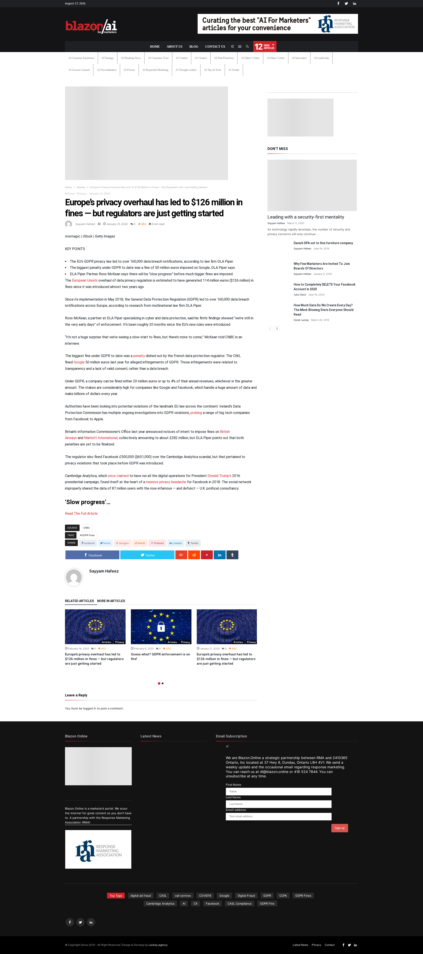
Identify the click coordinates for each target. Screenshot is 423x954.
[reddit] (194, 554)
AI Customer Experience (81, 58)
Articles (81, 187)
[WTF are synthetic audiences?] (151, 780)
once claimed (118, 476)
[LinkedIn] (354, 3)
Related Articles (79, 601)
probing (196, 413)
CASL (163, 895)
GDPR (267, 895)
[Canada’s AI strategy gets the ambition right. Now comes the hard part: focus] (173, 753)
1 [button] (159, 683)
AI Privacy (129, 69)
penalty (139, 356)
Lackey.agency (158, 945)
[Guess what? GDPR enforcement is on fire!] (161, 626)
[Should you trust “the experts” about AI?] (173, 780)
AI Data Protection (224, 58)
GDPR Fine (267, 903)
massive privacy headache (166, 482)
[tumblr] (232, 554)
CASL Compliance (240, 903)
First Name (233, 784)
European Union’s (85, 280)
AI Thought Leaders (186, 69)
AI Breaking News (131, 58)
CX (195, 903)
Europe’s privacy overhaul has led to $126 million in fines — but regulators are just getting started (94, 659)
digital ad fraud (140, 895)
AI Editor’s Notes (250, 58)
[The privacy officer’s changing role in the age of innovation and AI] (196, 780)
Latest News (300, 945)
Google (79, 362)
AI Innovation (299, 58)
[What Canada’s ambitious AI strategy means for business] (151, 767)
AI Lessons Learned (79, 69)
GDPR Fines (88, 535)
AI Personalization (106, 69)
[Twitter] (346, 3)
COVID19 (205, 895)
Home (68, 187)
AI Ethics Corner (276, 58)
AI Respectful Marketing (155, 69)
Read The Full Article (81, 513)
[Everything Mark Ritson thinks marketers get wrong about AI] (151, 753)
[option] (95, 637)
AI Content (181, 58)
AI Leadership (321, 58)
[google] (181, 554)
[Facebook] (338, 3)
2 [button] (162, 683)
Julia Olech (300, 294)
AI (184, 903)
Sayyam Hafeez (85, 224)
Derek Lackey (301, 320)
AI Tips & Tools (212, 69)
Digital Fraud (246, 895)
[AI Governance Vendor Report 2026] (173, 767)
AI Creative (201, 58)
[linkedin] (220, 554)
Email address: (236, 810)
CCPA (283, 895)
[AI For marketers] (91, 18)
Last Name (233, 797)
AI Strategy (108, 58)
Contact (330, 945)
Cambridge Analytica (160, 903)
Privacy (81, 193)
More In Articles (111, 601)
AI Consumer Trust (158, 58)
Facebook (212, 903)
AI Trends (233, 69)
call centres (183, 895)
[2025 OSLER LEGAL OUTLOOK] (196, 767)
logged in (89, 708)
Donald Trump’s (219, 476)
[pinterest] (207, 554)
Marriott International (100, 438)
